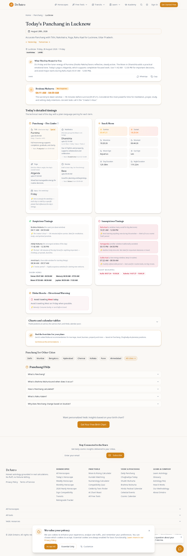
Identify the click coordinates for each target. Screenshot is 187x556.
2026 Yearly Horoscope (66, 488)
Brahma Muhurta (128, 484)
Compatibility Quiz (97, 484)
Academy (132, 4)
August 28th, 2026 (39, 31)
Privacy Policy (12, 482)
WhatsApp (143, 76)
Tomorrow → (44, 42)
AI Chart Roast (95, 492)
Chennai (81, 358)
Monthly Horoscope (65, 484)
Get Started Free (169, 4)
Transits (98, 4)
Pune (103, 358)
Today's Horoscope (64, 477)
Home (28, 15)
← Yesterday (31, 42)
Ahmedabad (115, 358)
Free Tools (79, 4)
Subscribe (117, 455)
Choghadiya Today (129, 477)
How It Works (159, 484)
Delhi (29, 358)
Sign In (154, 4)
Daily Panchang (128, 473)
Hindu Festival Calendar (131, 488)
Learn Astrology (160, 473)
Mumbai (40, 358)
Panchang (38, 15)
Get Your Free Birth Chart (93, 424)
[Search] (141, 4)
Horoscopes (63, 4)
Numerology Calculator (99, 481)
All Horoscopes (63, 473)
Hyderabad (68, 358)
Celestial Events (128, 492)
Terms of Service (27, 482)
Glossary (157, 477)
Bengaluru (53, 358)
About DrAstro (159, 492)
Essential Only (67, 546)
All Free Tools (94, 496)
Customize (88, 546)
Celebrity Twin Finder (98, 488)
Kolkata (93, 358)
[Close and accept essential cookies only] (149, 530)
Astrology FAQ (159, 481)
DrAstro (11, 470)
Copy (155, 76)
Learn (114, 4)
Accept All (51, 546)
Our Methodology (161, 488)
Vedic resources (13, 521)
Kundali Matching (97, 477)
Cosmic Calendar (128, 496)
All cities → (131, 358)
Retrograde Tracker (65, 500)
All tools (9, 515)
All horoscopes (12, 509)
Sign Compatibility (64, 492)
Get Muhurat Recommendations (47, 342)
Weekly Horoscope (64, 481)
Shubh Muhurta (128, 481)
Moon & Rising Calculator (100, 473)
